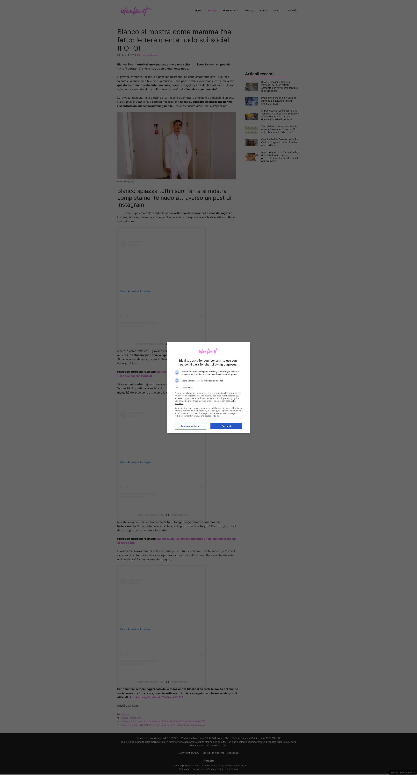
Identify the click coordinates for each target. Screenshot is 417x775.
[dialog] (208, 387)
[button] (208, 387)
